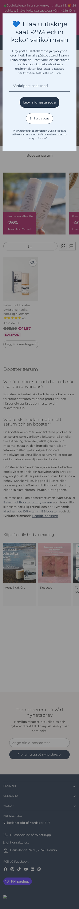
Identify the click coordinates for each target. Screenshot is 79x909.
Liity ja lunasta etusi (39, 102)
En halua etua (39, 118)
